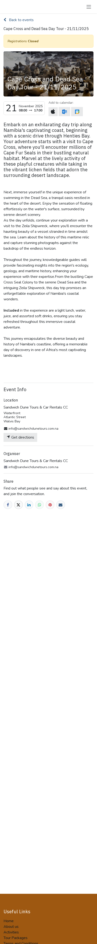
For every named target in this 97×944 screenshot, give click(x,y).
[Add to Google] (77, 111)
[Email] (60, 505)
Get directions (22, 437)
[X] (18, 505)
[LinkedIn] (29, 505)
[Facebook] (8, 505)
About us (11, 926)
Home (9, 921)
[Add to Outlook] (64, 111)
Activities (11, 932)
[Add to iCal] (53, 111)
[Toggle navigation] (88, 6)
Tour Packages (16, 937)
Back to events (21, 20)
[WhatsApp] (39, 505)
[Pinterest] (50, 505)
